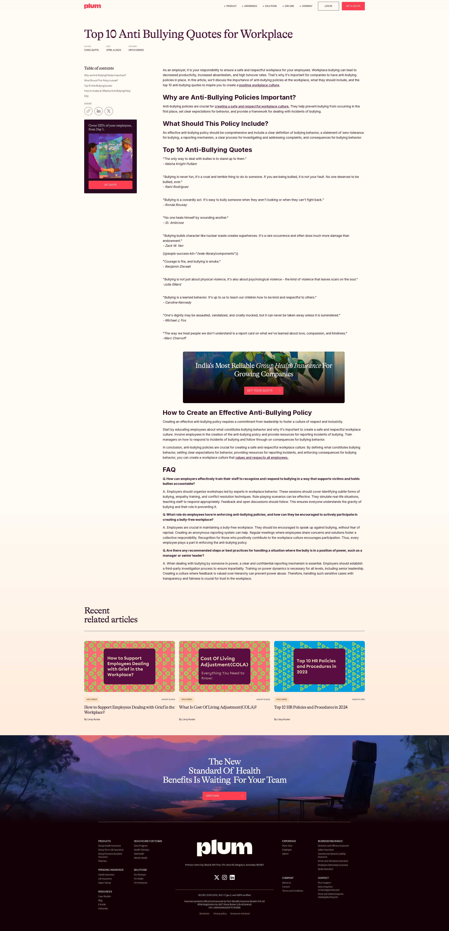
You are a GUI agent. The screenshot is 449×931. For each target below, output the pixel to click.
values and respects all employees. (261, 457)
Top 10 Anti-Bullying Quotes (98, 85)
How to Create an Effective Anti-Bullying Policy (107, 90)
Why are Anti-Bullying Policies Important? (105, 75)
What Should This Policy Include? (101, 80)
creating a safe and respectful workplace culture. (252, 106)
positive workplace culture (259, 85)
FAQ (86, 96)
